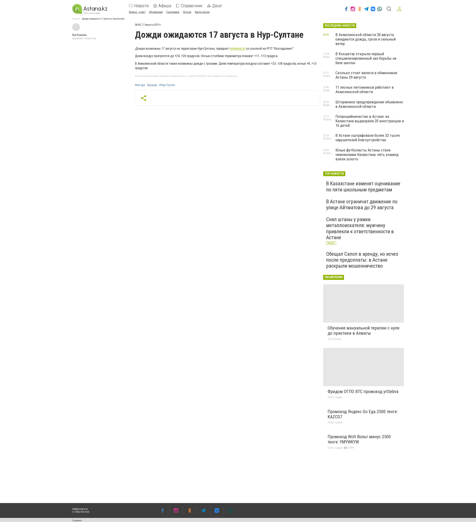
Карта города (202, 12)
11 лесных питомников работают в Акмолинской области (364, 89)
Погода (187, 12)
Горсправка (172, 12)
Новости (141, 6)
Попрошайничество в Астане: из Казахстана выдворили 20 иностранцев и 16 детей (369, 121)
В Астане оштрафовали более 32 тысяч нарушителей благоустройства (367, 137)
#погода (140, 85)
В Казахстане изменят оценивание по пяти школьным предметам (363, 186)
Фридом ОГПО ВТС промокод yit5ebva (363, 391)
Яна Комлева (79, 35)
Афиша (164, 6)
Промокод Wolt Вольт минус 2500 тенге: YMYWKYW (359, 439)
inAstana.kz (237, 48)
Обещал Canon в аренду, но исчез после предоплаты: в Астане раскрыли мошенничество (362, 260)
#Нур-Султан (167, 85)
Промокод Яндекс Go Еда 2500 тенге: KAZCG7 (363, 414)
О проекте (77, 520)
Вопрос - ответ (137, 12)
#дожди (152, 85)
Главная (76, 18)
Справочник (191, 6)
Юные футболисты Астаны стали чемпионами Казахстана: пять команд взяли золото (366, 154)
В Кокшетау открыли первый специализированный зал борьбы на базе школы (365, 58)
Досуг (217, 6)
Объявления (156, 12)
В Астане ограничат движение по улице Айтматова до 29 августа (362, 204)
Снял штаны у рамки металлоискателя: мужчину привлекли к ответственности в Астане (360, 228)
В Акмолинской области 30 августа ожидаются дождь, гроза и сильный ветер (365, 39)
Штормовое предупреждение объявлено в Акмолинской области (369, 104)
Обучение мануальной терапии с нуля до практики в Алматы (363, 330)
